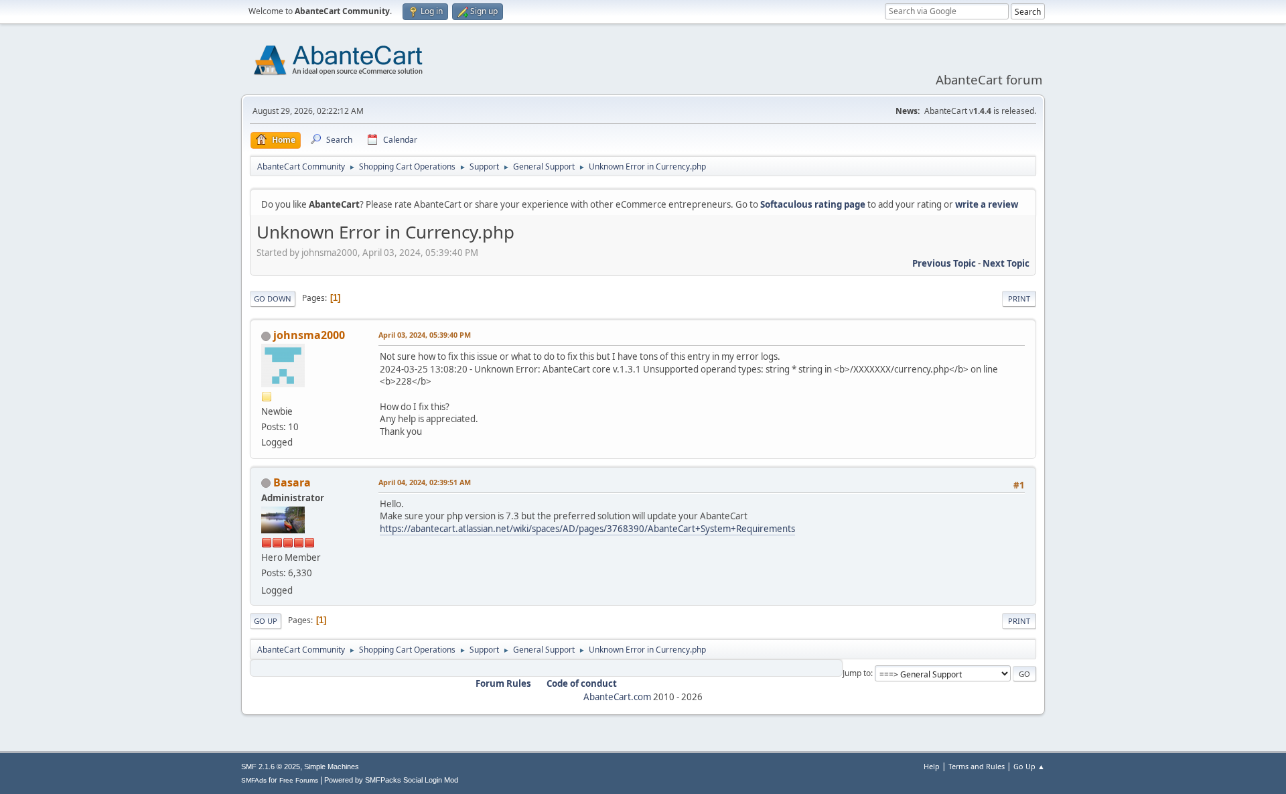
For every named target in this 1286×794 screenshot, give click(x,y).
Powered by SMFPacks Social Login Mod (391, 780)
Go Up (265, 621)
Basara (292, 482)
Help (932, 766)
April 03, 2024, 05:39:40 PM (424, 335)
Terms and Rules (976, 766)
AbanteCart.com (617, 697)
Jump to (857, 673)
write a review (986, 204)
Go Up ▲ (1029, 766)
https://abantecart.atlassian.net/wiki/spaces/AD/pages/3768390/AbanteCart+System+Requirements (587, 529)
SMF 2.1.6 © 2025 (270, 767)
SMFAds (254, 780)
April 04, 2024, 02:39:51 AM (424, 482)
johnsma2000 (309, 335)
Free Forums (298, 780)
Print (1019, 298)
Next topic (1006, 263)
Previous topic (944, 263)
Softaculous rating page (812, 204)
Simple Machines (331, 767)
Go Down (272, 298)
